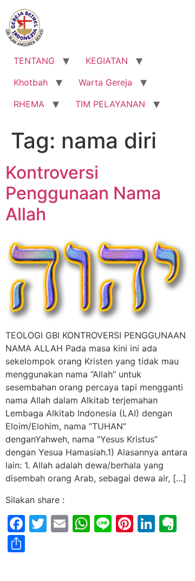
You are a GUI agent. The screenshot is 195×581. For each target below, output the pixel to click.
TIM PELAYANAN (110, 104)
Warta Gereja (105, 82)
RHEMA (29, 104)
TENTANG (34, 60)
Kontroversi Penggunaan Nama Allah (83, 193)
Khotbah (31, 82)
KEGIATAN (107, 60)
